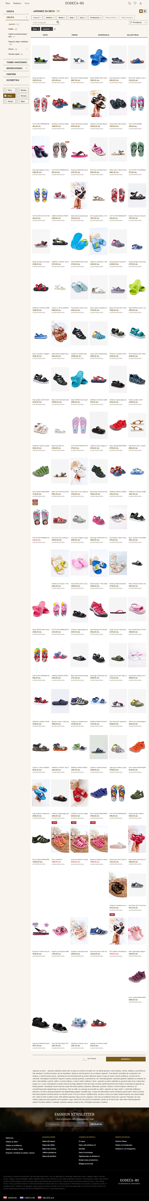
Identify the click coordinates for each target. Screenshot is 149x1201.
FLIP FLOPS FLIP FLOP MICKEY (42, 216)
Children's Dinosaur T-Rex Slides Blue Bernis (105, 262)
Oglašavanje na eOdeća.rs (89, 1156)
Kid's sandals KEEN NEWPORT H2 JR (122, 446)
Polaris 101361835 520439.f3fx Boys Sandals (47, 1043)
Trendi (74, 35)
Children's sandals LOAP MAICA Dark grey (124, 354)
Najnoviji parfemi (49, 1156)
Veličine (49, 18)
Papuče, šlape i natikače (18, 43)
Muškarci (17, 3)
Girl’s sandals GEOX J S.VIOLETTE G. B (102, 216)
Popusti (36, 18)
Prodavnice (94, 18)
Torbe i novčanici (17, 62)
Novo (45, 35)
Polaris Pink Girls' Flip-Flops (119, 859)
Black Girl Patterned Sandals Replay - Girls (66, 492)
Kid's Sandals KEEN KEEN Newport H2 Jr (45, 859)
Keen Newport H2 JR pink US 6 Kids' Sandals (105, 629)
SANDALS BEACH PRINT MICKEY (63, 216)
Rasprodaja (103, 35)
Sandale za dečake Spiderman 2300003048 (66, 124)
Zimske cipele (15, 54)
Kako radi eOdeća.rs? (87, 1145)
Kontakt (82, 1149)
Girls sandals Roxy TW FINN (138, 629)
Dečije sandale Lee (38, 78)
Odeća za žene (12, 1142)
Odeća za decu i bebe (14, 1149)
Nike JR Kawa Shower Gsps (138, 584)
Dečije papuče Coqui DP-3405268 (121, 262)
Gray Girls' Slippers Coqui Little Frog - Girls (85, 538)
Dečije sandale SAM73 (136, 813)
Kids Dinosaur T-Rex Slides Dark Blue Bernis (104, 584)
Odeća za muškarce (14, 1145)
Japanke (13, 24)
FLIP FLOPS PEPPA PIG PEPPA (81, 446)
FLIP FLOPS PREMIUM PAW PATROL (44, 676)
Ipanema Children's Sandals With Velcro (103, 859)
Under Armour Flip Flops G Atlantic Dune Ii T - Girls (126, 629)
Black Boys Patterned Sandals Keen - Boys (104, 492)
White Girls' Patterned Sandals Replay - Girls (124, 170)
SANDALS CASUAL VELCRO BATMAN (64, 262)
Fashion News (121, 1141)
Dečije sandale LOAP (135, 400)
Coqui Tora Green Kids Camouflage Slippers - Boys (126, 676)
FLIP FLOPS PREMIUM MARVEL (42, 124)
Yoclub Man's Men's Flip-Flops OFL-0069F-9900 (126, 538)
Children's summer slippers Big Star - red (84, 813)
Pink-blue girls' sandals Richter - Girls (122, 721)
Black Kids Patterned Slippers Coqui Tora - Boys (87, 676)
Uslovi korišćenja (86, 1152)
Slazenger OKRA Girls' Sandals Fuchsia (103, 538)
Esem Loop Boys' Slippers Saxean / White (46, 354)
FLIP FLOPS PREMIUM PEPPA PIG (63, 629)
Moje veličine (111, 18)
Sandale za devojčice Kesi (79, 951)
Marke (61, 18)
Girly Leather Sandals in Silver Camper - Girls (105, 308)
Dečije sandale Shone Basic (138, 262)
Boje (71, 18)
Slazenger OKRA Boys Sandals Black (102, 676)
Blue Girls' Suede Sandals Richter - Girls (84, 78)
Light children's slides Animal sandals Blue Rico (47, 813)
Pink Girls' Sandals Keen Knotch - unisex (103, 170)
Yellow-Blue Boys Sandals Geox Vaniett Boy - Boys (87, 124)
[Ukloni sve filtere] (55, 29)
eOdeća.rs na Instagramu (125, 1149)
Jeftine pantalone (49, 1152)
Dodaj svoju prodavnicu (88, 1160)
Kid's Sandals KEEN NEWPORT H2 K (102, 813)
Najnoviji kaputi (48, 1141)
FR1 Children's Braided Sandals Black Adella (124, 951)
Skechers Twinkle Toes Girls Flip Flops (45, 951)
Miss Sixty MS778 (57, 446)
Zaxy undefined (57, 859)
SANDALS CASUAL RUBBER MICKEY (44, 308)
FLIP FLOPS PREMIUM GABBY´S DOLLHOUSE (47, 538)
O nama (82, 1141)
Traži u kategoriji (58, 22)
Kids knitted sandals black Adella (81, 216)
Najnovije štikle (48, 1145)
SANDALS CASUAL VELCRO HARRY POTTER (66, 78)
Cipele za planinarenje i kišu (17, 35)
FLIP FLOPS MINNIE (135, 124)
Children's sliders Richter (98, 767)
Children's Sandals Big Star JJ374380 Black (104, 124)
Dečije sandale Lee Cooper (41, 262)
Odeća (10, 11)
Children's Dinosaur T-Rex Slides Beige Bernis (67, 584)
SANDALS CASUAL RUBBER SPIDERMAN (103, 400)
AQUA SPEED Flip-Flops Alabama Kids (83, 400)
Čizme (12, 49)
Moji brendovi (127, 18)
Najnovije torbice (49, 1149)
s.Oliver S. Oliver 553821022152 (62, 308)
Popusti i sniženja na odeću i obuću (20, 1153)
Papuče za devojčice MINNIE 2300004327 (66, 951)
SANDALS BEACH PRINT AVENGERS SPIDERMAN (87, 767)
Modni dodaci (14, 68)
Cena (82, 18)
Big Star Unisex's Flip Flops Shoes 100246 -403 (67, 721)
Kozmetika (13, 80)
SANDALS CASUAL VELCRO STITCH (83, 1043)
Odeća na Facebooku (123, 1145)
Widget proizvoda (86, 1164)
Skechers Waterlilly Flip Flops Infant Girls (84, 170)
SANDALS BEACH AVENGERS (119, 492)
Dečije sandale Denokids (118, 584)
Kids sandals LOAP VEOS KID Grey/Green (45, 400)
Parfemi (11, 74)
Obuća (10, 17)
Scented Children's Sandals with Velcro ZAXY (86, 859)
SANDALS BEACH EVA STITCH (100, 721)
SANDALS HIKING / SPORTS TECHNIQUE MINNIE (48, 721)
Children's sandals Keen (79, 354)
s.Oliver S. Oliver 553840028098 (43, 767)
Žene (8, 3)
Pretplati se (96, 1124)
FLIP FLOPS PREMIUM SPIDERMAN (121, 216)
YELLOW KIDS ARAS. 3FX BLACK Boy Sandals (67, 1043)
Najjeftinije (133, 35)
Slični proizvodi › (39, 82)
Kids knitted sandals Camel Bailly (62, 354)
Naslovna (9, 1138)
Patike (12, 29)
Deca (27, 3)
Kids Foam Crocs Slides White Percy (83, 492)
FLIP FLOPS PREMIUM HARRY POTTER (65, 170)
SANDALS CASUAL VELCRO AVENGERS (65, 767)
